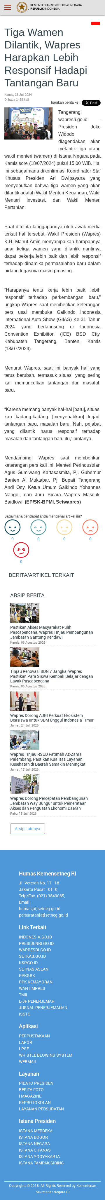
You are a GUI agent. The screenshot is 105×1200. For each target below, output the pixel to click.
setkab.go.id (32, 956)
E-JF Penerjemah (37, 1001)
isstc (24, 1014)
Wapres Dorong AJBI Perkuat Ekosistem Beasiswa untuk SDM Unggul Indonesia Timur (52, 718)
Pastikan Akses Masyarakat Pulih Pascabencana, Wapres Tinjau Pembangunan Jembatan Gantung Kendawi (51, 632)
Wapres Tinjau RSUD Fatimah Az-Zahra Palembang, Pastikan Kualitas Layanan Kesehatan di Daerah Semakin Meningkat (47, 759)
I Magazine (30, 1096)
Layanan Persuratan (41, 1109)
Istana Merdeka (35, 1130)
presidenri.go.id (36, 943)
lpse (24, 1048)
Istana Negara (34, 1143)
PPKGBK (27, 975)
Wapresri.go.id (35, 949)
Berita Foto (31, 1089)
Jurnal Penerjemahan (43, 1007)
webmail (28, 1061)
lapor (25, 1042)
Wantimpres (32, 988)
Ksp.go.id (28, 962)
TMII (23, 994)
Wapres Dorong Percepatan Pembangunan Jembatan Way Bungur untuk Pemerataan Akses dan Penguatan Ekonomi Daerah (49, 803)
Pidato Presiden (36, 1083)
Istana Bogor (33, 1137)
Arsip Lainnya (27, 828)
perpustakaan (34, 1036)
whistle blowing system (45, 1055)
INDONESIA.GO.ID (35, 937)
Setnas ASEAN (33, 969)
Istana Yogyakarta (39, 1156)
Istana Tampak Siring (41, 1163)
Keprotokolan (35, 1102)
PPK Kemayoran (35, 982)
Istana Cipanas (35, 1150)
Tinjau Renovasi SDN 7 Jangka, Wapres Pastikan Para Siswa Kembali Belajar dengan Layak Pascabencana (51, 676)
